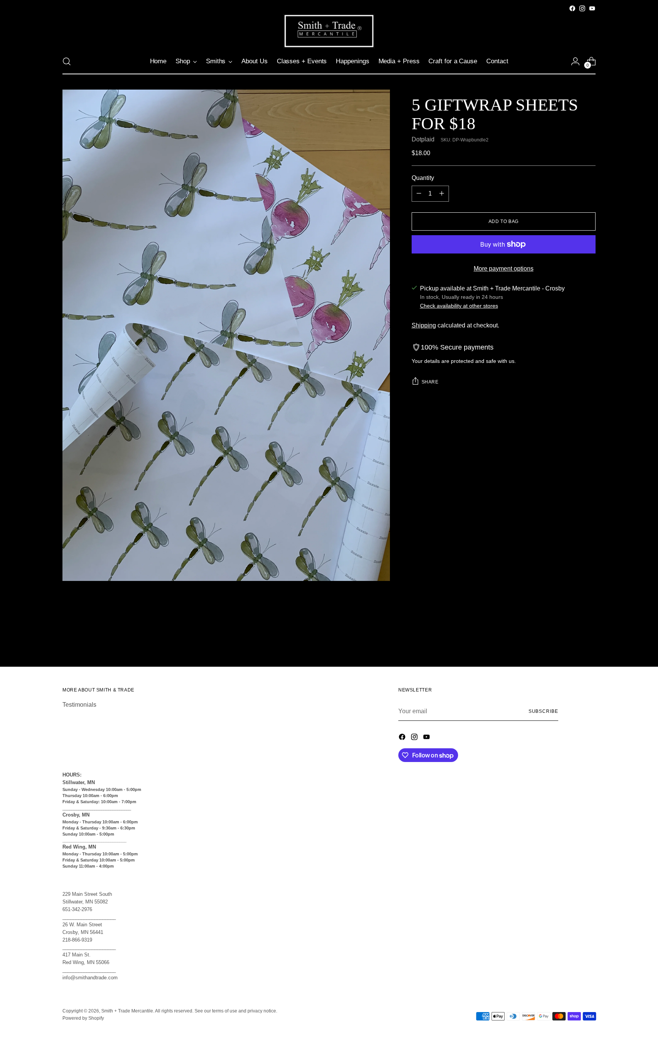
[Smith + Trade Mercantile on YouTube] (592, 8)
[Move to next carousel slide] (589, 640)
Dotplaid (423, 139)
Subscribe (543, 711)
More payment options (503, 268)
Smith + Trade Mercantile (127, 1011)
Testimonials (79, 704)
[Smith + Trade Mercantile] (329, 31)
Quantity (423, 178)
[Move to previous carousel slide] (571, 640)
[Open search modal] (66, 61)
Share (430, 382)
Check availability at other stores (459, 306)
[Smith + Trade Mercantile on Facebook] (572, 8)
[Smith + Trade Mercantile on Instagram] (582, 8)
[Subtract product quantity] (419, 193)
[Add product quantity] (442, 193)
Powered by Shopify (83, 1018)
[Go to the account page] (575, 61)
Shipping (424, 325)
